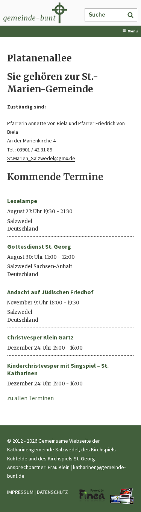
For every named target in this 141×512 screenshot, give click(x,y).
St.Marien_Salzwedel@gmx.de (41, 158)
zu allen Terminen (30, 398)
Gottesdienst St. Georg (39, 246)
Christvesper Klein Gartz (40, 337)
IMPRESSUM (20, 492)
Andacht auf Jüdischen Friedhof (50, 292)
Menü (132, 31)
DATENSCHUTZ (52, 492)
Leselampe (22, 201)
